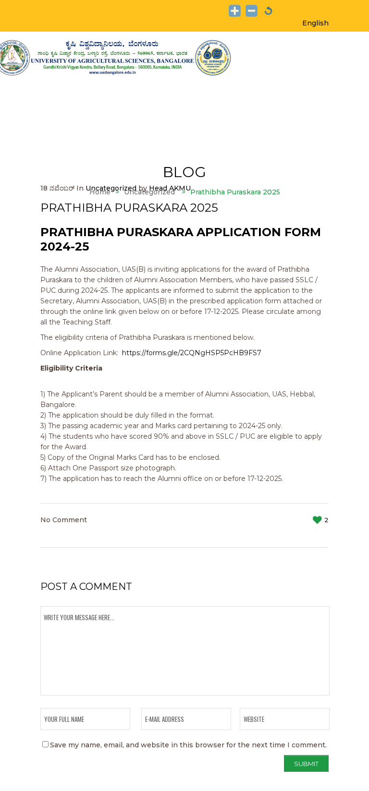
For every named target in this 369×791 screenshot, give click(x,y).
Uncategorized (111, 188)
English (315, 23)
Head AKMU (170, 188)
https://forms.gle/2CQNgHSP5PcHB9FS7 (191, 352)
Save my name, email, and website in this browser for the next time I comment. (188, 745)
